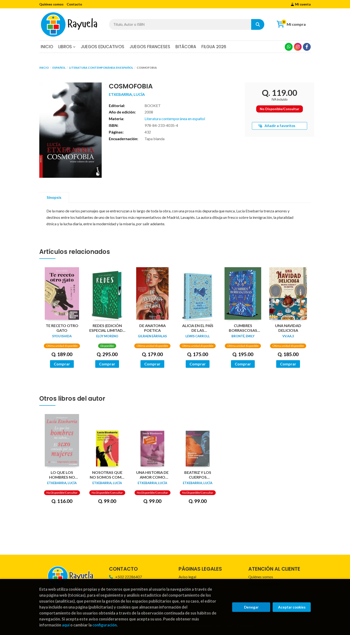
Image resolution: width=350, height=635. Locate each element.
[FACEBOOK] (307, 47)
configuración (104, 624)
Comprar (62, 364)
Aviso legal (187, 576)
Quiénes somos (51, 4)
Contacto (74, 4)
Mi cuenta (303, 4)
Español (58, 67)
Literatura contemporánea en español (101, 67)
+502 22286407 (128, 576)
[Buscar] (257, 24)
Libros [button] (65, 47)
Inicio (44, 67)
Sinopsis (54, 197)
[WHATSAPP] (289, 47)
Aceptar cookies (291, 607)
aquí (66, 624)
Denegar (251, 607)
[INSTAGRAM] (298, 47)
